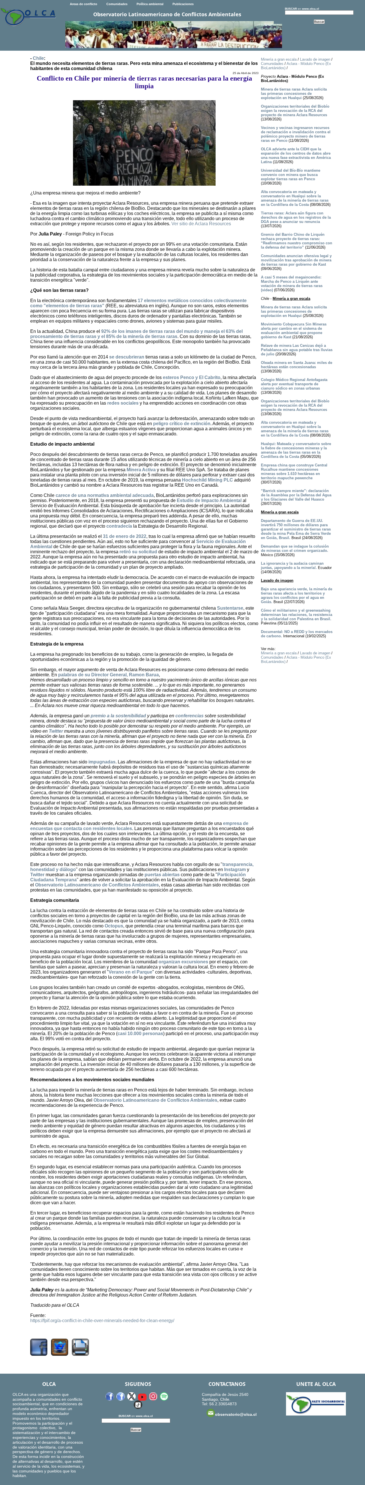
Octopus (114, 925)
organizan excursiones (183, 961)
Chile (38, 58)
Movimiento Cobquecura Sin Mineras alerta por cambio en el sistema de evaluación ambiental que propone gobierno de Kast (294, 330)
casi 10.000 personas (140, 1033)
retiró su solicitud (138, 551)
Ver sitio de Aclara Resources (201, 223)
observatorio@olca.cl (236, 1414)
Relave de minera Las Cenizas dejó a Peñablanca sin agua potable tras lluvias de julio (296, 349)
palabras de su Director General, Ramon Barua (108, 674)
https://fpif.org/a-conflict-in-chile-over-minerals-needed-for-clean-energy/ (102, 1320)
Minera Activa (141, 469)
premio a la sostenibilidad (118, 715)
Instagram (235, 869)
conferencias (189, 715)
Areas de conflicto (83, 4)
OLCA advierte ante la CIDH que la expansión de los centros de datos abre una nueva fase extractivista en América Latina (296, 155)
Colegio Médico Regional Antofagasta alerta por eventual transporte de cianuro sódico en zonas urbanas (294, 384)
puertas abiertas (162, 874)
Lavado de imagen (315, 59)
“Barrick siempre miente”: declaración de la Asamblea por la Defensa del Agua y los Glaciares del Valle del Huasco (296, 495)
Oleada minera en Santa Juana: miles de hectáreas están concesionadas (296, 365)
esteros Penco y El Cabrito (191, 377)
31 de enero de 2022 (124, 536)
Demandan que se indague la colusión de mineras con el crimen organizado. (295, 548)
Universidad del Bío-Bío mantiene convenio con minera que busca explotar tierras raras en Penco (290, 174)
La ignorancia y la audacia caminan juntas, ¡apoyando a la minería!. (292, 565)
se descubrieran (126, 357)
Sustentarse (230, 608)
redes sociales (123, 403)
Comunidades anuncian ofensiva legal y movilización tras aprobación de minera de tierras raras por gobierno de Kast (296, 260)
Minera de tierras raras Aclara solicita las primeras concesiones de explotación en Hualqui (294, 93)
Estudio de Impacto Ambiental (209, 500)
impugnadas (101, 761)
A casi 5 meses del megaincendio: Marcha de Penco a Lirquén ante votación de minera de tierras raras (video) (292, 283)
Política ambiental (150, 4)
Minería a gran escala (279, 59)
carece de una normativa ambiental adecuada (105, 495)
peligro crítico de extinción (181, 423)
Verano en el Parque (130, 972)
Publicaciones (183, 4)
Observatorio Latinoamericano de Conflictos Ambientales (97, 884)
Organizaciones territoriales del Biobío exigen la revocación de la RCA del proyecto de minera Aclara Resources (295, 110)
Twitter (56, 731)
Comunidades (116, 4)
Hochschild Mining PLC (207, 480)
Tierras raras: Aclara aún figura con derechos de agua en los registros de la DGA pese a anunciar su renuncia (296, 217)
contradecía (119, 526)
